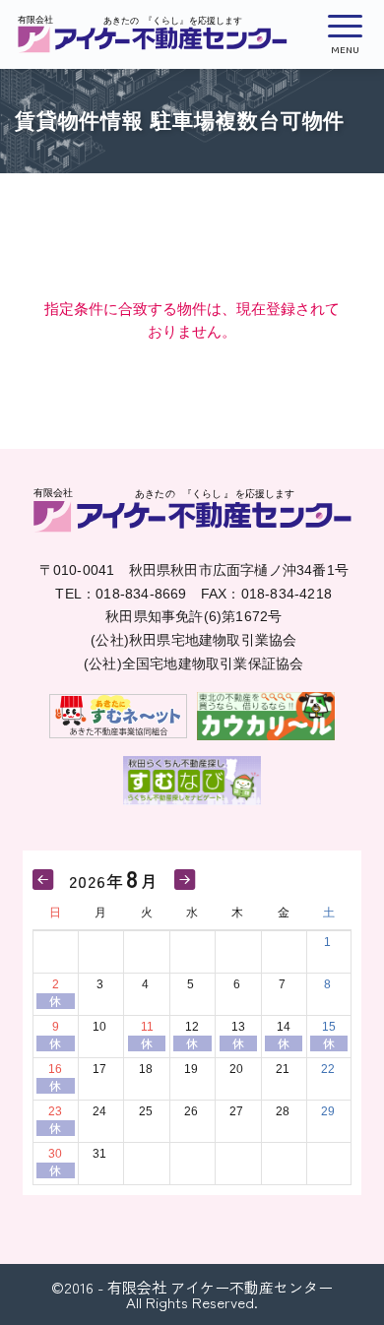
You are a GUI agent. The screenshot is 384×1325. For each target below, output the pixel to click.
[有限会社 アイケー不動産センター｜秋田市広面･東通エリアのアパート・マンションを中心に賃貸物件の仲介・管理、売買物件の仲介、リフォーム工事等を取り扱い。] (152, 34)
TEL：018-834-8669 (120, 593)
